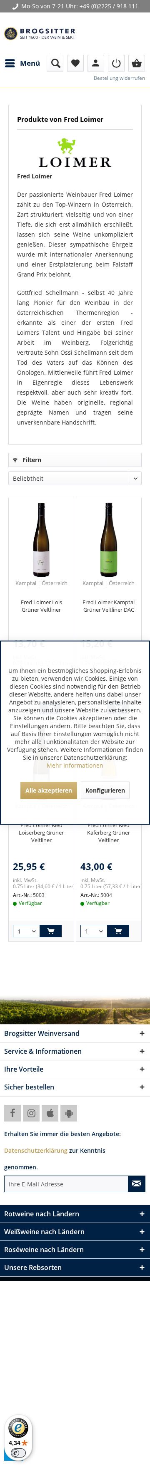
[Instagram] (31, 1113)
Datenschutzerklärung (36, 1150)
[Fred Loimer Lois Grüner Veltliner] (41, 539)
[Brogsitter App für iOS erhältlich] (50, 1113)
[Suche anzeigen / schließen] (55, 63)
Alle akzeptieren (48, 790)
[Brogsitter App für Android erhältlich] (68, 1113)
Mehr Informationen (75, 765)
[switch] (18, 1453)
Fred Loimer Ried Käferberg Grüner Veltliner (108, 832)
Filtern (31, 460)
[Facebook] (12, 1113)
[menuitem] (22, 63)
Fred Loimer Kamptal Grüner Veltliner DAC (108, 605)
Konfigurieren (105, 790)
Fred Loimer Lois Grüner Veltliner (41, 605)
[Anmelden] (116, 63)
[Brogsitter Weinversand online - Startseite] (39, 34)
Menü (30, 63)
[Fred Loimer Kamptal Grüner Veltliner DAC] (108, 539)
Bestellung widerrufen (119, 78)
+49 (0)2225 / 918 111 (109, 6)
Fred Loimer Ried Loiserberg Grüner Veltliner (41, 832)
